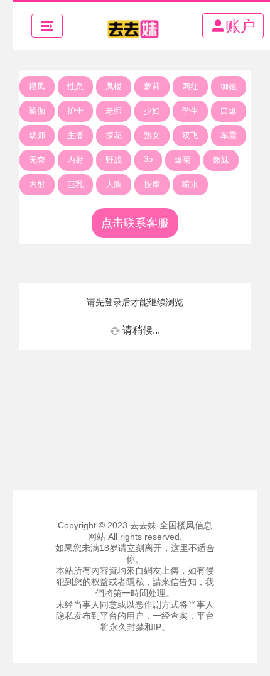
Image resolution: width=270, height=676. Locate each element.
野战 (113, 160)
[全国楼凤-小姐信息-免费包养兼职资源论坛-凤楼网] (132, 25)
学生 (190, 111)
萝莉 (152, 86)
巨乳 (75, 184)
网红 (190, 86)
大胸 (113, 184)
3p (148, 159)
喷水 (190, 184)
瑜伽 (37, 111)
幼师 (37, 135)
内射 (75, 160)
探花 (113, 135)
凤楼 (113, 86)
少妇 (152, 111)
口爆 (228, 111)
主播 (75, 135)
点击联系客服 (135, 223)
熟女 (152, 135)
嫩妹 (221, 160)
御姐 (228, 86)
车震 (228, 135)
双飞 (190, 135)
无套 (37, 160)
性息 (75, 86)
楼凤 (37, 86)
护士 (75, 111)
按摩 (152, 184)
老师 (113, 111)
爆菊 (183, 160)
